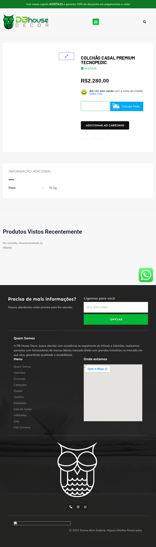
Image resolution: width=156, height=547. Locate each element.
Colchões (19, 373)
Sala (16, 421)
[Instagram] (78, 507)
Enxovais (19, 379)
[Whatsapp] (85, 507)
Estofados (20, 403)
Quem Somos (22, 367)
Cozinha (19, 397)
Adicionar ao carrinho (105, 125)
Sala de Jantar (23, 409)
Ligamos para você (99, 298)
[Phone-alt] (71, 507)
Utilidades (20, 415)
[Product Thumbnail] (66, 56)
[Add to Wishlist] (87, 135)
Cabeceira (20, 385)
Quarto (18, 391)
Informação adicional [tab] (30, 171)
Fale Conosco (22, 427)
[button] (96, 22)
